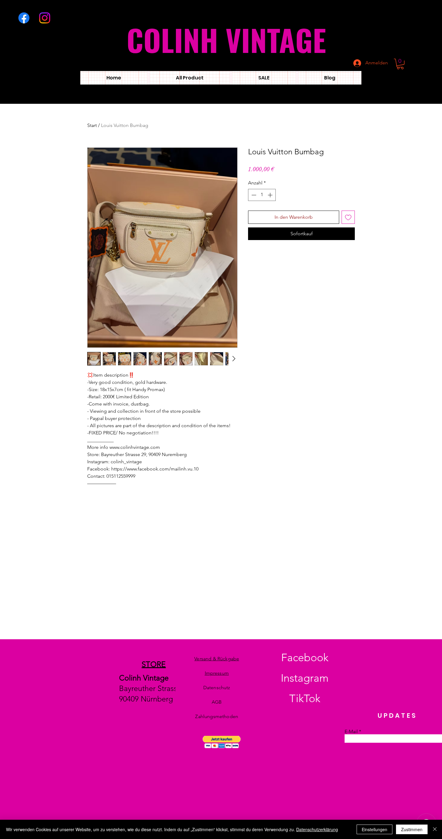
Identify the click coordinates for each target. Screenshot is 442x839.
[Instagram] (44, 18)
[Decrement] (253, 195)
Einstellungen (374, 829)
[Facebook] (24, 18)
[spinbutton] (261, 195)
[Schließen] (434, 829)
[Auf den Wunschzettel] (348, 217)
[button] (222, 742)
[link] (400, 64)
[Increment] (270, 195)
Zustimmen (411, 829)
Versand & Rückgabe (216, 659)
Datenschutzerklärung (317, 829)
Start (92, 125)
